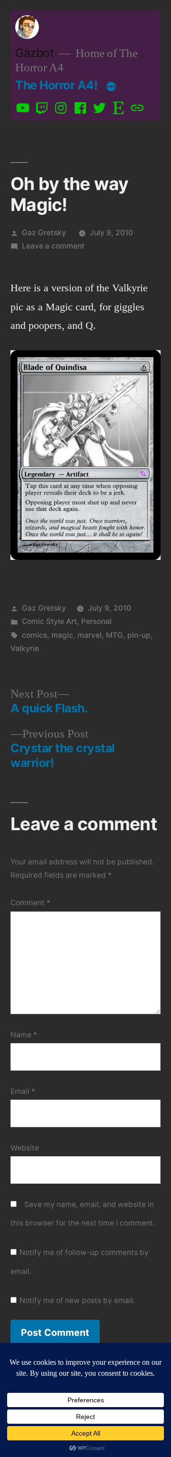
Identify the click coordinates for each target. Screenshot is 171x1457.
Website (24, 1147)
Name (23, 1034)
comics (34, 635)
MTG (114, 635)
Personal (96, 621)
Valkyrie (24, 648)
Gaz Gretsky (44, 232)
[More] (111, 87)
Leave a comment (53, 245)
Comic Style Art (49, 621)
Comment (30, 902)
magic (62, 635)
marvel (89, 635)
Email (22, 1091)
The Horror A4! (56, 85)
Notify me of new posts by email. (77, 1300)
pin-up (139, 635)
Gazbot (34, 53)
